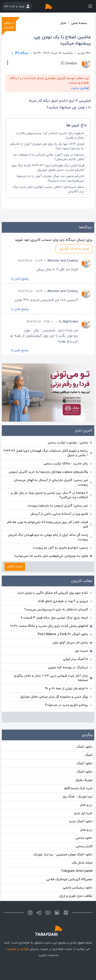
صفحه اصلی (79, 23)
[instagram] (30, 912)
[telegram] (39, 912)
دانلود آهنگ (84, 747)
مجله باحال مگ (82, 863)
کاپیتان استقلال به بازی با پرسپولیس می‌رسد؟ (56, 609)
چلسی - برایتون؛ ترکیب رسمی (68, 442)
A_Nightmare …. (66, 322)
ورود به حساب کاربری (74, 249)
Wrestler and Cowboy (62, 261)
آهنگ (88, 755)
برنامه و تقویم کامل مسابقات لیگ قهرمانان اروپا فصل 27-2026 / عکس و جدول (46, 453)
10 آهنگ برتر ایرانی (75, 659)
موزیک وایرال (83, 780)
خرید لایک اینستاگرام (78, 788)
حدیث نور (81, 651)
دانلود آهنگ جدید (80, 821)
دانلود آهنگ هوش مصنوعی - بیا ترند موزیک (62, 854)
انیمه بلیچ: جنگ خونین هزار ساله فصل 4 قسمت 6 (54, 618)
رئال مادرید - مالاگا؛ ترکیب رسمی (66, 463)
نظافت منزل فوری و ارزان (75, 896)
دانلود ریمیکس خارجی (77, 888)
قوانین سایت (80, 88)
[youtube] (48, 912)
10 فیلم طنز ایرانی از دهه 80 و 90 (66, 688)
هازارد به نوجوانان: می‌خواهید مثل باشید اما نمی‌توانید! (51, 556)
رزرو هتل (86, 805)
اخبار (63, 23)
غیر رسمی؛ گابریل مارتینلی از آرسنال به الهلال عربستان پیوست (51, 482)
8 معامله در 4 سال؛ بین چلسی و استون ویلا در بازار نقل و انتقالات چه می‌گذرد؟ (49, 495)
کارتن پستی (84, 846)
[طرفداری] (53, 6)
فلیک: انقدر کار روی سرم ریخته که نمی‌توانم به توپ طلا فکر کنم (47, 524)
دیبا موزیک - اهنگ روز (77, 796)
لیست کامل (15, 566)
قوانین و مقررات (17, 949)
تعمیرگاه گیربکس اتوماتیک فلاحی (69, 879)
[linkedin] (57, 912)
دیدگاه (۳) (22, 53)
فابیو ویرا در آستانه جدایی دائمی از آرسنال (59, 514)
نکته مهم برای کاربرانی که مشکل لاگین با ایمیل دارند (53, 593)
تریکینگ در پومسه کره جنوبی (68, 667)
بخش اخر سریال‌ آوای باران (70, 643)
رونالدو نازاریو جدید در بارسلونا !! (66, 705)
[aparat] (66, 912)
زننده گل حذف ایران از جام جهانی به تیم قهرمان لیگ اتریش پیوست (48, 537)
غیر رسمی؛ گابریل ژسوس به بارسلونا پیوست (57, 506)
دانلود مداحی (83, 838)
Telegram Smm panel (76, 871)
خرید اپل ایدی (83, 813)
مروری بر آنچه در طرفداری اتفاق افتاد (63, 601)
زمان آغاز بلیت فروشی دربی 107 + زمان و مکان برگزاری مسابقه (51, 678)
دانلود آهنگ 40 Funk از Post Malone (63, 634)
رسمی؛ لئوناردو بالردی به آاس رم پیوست (60, 548)
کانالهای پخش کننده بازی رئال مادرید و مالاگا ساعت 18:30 (49, 626)
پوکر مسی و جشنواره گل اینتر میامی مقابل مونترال (54, 697)
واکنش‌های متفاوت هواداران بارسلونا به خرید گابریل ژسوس (48, 472)
